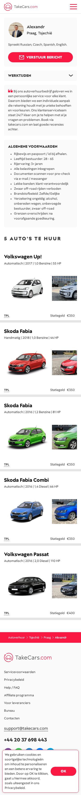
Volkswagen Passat (26, 554)
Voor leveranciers (17, 703)
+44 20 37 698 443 (25, 740)
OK (63, 771)
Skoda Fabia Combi (26, 480)
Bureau (9, 710)
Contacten (12, 718)
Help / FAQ (12, 687)
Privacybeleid (14, 679)
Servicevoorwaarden (19, 672)
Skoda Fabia (18, 331)
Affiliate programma (19, 695)
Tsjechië (45, 33)
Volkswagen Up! (23, 256)
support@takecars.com (26, 728)
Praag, (32, 33)
